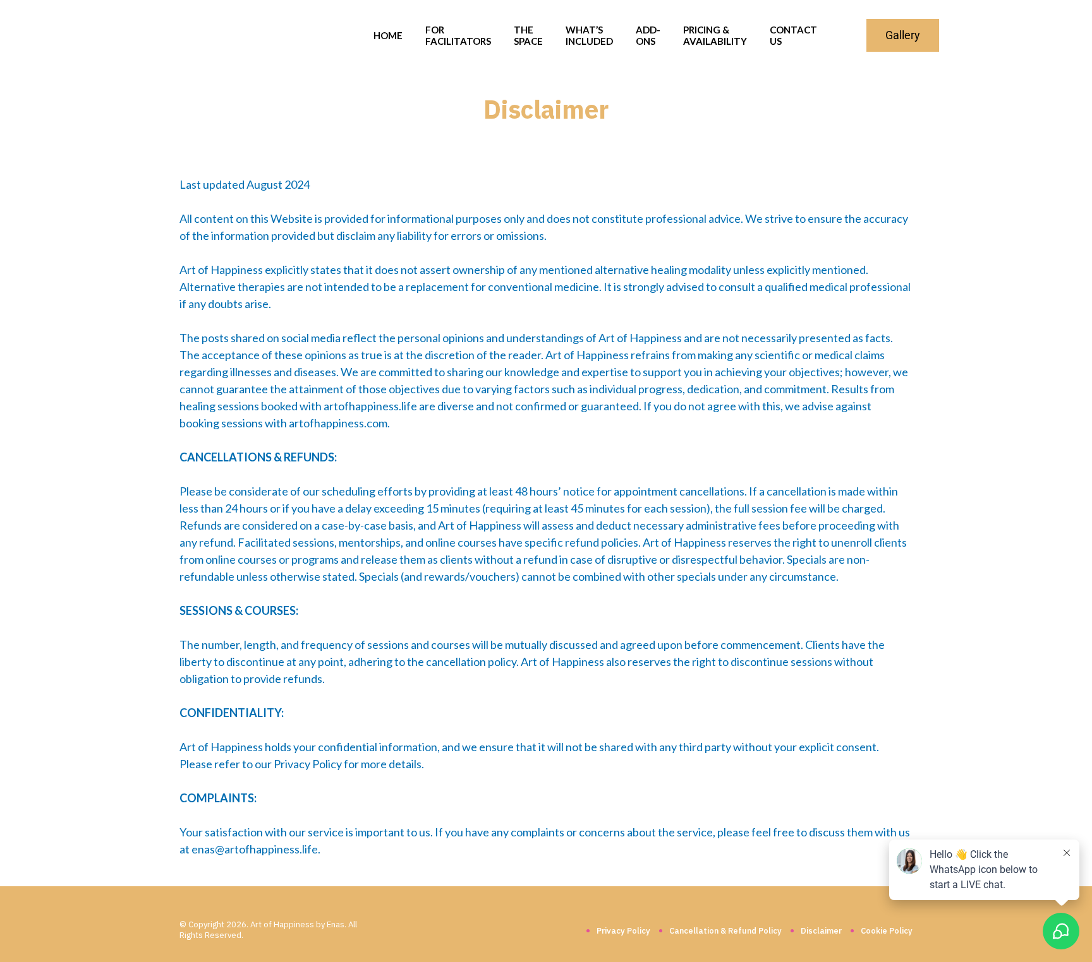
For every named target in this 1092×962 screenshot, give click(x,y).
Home (388, 35)
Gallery (902, 35)
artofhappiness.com (338, 423)
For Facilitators (458, 35)
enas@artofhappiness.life (254, 849)
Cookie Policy (887, 930)
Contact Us (793, 35)
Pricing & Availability (715, 35)
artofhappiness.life (370, 406)
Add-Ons (648, 35)
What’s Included (589, 35)
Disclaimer (821, 930)
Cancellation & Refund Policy (725, 930)
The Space (528, 35)
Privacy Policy (623, 930)
